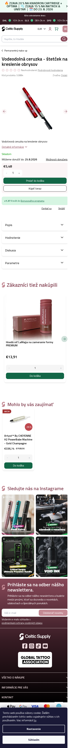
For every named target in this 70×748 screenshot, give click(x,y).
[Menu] (65, 29)
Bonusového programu (32, 201)
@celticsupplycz (38, 646)
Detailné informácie (13, 147)
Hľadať (64, 38)
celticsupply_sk (31, 646)
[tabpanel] (18, 439)
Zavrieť (26, 208)
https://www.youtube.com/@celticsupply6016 (45, 646)
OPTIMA (12, 6)
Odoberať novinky (53, 613)
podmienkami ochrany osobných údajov (22, 623)
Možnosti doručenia (57, 159)
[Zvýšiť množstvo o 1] (19, 173)
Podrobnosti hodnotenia (50, 70)
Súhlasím (33, 740)
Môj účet (50, 29)
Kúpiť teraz (35, 188)
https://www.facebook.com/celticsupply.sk (24, 646)
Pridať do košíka (35, 181)
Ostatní (64, 75)
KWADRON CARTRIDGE (45, 3)
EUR (40, 29)
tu (35, 720)
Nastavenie (34, 729)
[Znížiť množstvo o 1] (6, 173)
